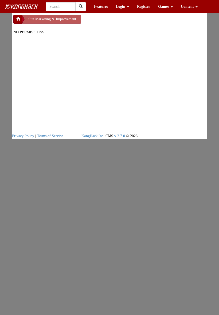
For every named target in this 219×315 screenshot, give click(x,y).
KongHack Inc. (92, 136)
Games (164, 7)
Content (188, 7)
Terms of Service (50, 136)
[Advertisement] (124, 21)
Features (101, 7)
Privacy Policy (23, 136)
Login (121, 7)
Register (143, 7)
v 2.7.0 (119, 136)
